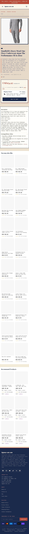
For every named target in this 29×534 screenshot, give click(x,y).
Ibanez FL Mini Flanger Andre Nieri (7, 274)
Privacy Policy (5, 504)
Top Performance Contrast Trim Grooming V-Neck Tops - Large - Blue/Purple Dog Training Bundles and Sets (21, 232)
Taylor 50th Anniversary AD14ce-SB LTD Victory (21, 336)
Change (23, 91)
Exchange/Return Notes (7, 134)
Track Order (4, 496)
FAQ (2, 493)
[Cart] (26, 6)
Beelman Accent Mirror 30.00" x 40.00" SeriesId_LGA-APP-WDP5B (21, 435)
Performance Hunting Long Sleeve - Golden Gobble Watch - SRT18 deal (7, 386)
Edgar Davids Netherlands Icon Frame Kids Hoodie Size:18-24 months (7, 253)
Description (4, 109)
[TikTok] (13, 470)
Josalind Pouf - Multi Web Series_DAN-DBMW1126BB (7, 411)
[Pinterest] (19, 470)
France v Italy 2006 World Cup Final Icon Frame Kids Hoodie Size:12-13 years (20, 274)
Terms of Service (6, 507)
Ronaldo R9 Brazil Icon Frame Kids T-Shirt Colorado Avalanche (21, 315)
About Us (4, 489)
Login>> (7, 393)
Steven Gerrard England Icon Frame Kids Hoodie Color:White (7, 336)
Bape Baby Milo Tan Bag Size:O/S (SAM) (7, 211)
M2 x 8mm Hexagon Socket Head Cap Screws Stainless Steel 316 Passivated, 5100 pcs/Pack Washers (7, 190)
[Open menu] (2, 6)
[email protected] (15, 142)
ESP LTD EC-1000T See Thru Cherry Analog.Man (21, 357)
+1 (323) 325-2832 (6, 480)
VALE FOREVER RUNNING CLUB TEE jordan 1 (20, 211)
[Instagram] (6, 470)
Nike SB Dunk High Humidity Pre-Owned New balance (7, 294)
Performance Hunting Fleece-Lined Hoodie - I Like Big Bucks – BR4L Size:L (7, 435)
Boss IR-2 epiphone (6, 356)
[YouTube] (9, 470)
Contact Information (6, 511)
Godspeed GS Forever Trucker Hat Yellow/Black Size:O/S (7, 315)
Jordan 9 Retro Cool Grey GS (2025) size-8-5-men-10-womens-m (21, 294)
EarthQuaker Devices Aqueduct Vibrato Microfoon (20, 253)
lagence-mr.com (9, 6)
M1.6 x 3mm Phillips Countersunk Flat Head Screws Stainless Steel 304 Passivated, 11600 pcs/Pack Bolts (7, 169)
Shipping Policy (5, 509)
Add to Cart (14, 99)
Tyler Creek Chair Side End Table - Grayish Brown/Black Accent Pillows (21, 411)
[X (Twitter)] (16, 470)
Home (2, 13)
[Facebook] (3, 470)
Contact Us (4, 491)
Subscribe (23, 519)
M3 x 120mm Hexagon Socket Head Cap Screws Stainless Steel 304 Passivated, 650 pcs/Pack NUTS (21, 169)
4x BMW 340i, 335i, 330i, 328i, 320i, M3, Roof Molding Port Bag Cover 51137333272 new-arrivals (21, 386)
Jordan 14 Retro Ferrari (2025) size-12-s (7, 232)
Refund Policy (5, 502)
